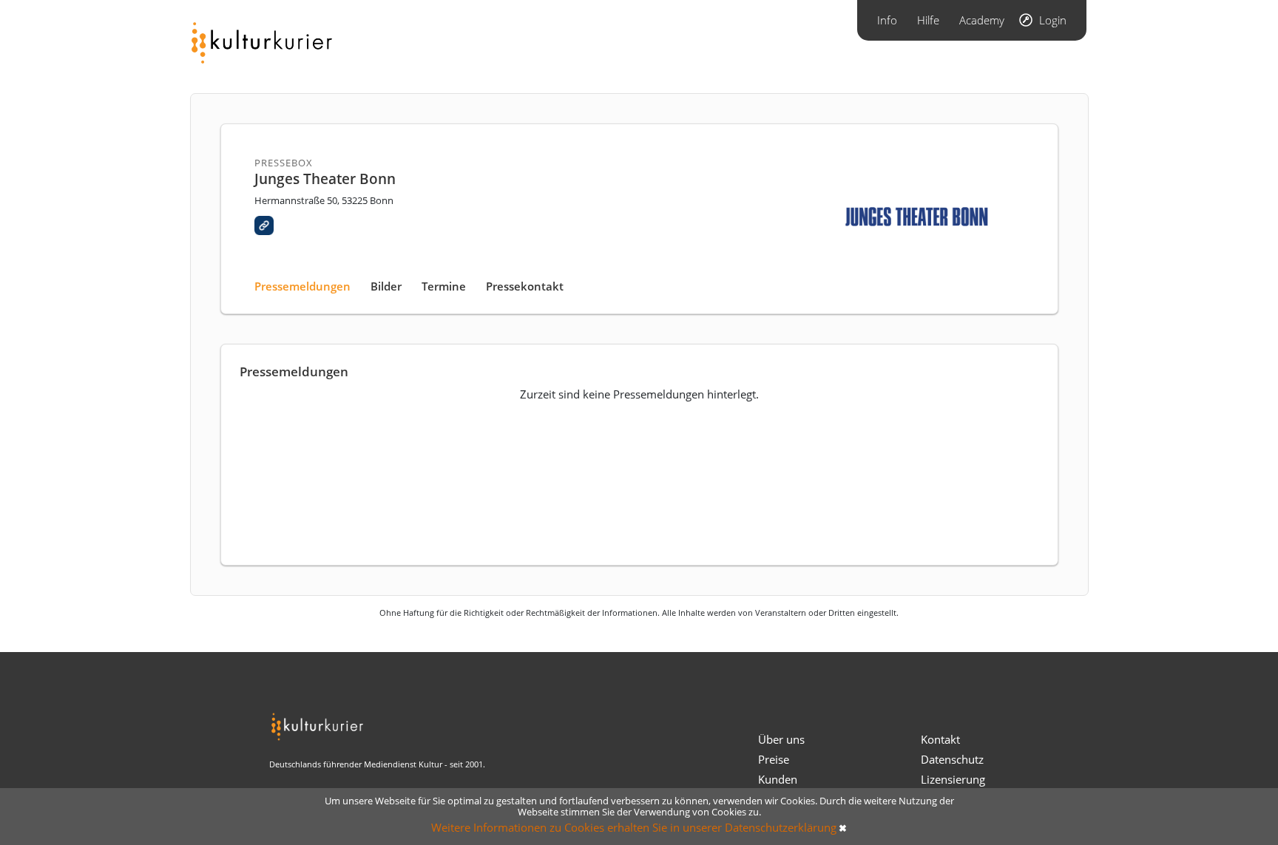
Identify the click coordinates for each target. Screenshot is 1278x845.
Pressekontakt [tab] (525, 286)
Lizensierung (953, 779)
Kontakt (940, 739)
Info (887, 20)
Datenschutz (952, 759)
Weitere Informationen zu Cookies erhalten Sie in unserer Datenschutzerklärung (633, 827)
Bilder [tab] (386, 286)
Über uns (781, 739)
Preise (773, 759)
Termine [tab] (444, 286)
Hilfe (928, 20)
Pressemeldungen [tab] (302, 286)
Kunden (777, 779)
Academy (981, 20)
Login (1052, 20)
